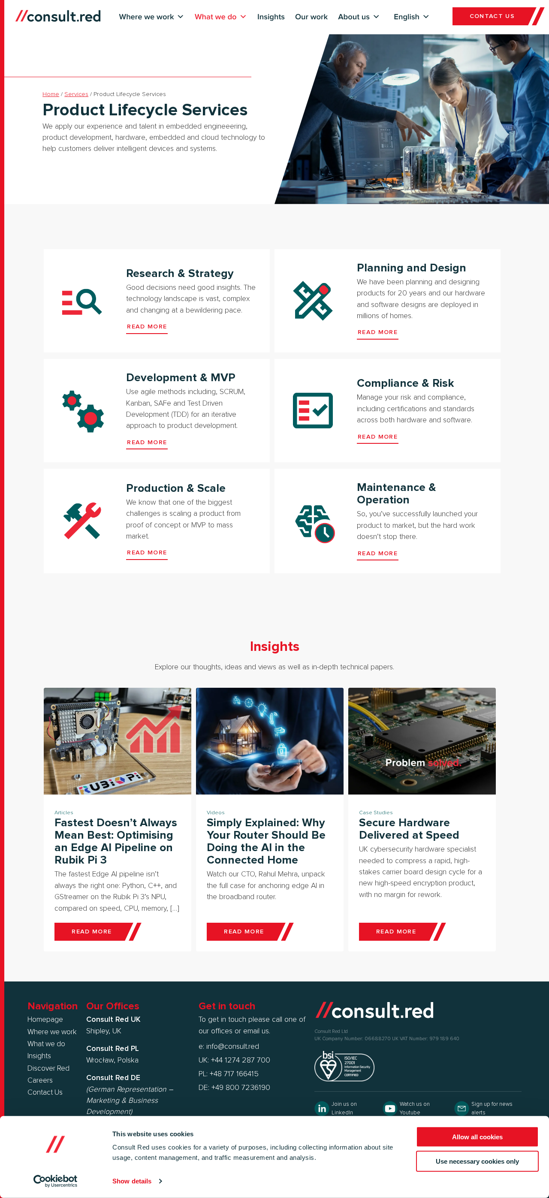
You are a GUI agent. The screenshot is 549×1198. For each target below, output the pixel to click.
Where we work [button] (146, 17)
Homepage (45, 1019)
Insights (271, 17)
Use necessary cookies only (477, 1161)
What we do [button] (216, 17)
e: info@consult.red (229, 1047)
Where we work (51, 1032)
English (406, 17)
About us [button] (354, 17)
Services (76, 94)
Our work (311, 17)
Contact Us (45, 1092)
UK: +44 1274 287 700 (234, 1060)
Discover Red (48, 1068)
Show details (131, 1181)
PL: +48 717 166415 (229, 1074)
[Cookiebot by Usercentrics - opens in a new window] (55, 1181)
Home (50, 94)
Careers (40, 1080)
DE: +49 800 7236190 (234, 1088)
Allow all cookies (477, 1137)
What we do (46, 1044)
